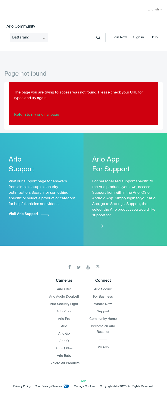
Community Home (103, 318)
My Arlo (6, 3)
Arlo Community (21, 26)
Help (154, 37)
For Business (103, 296)
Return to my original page (36, 115)
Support (103, 311)
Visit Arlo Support (23, 214)
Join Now (120, 37)
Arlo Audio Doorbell (64, 296)
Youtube (88, 267)
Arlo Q (64, 341)
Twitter (79, 267)
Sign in (138, 37)
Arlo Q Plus (64, 348)
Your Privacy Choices (48, 386)
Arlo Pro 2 (64, 311)
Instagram (97, 267)
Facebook (69, 267)
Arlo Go (64, 333)
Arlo (64, 326)
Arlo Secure (103, 289)
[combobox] (76, 37)
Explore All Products (64, 363)
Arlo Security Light (64, 304)
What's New (103, 304)
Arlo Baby (64, 355)
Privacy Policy (22, 386)
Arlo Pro (64, 318)
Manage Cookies (84, 386)
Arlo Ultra (64, 289)
